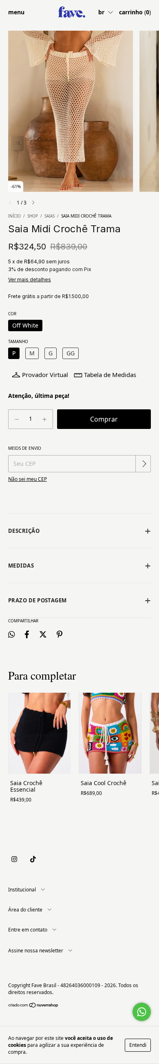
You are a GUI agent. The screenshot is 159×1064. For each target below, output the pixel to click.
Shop (32, 216)
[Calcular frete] (143, 463)
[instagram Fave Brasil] (14, 859)
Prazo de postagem (37, 600)
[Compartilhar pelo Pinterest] (59, 634)
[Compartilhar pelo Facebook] (26, 634)
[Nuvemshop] (33, 1006)
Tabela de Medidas (110, 374)
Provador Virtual (45, 374)
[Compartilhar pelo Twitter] (43, 634)
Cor (12, 314)
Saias (49, 216)
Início (14, 216)
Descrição (24, 530)
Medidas (21, 565)
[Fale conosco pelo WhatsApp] (141, 1012)
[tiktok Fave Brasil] (33, 859)
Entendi (137, 1045)
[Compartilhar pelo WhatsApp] (11, 634)
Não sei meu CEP (27, 479)
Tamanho (18, 341)
